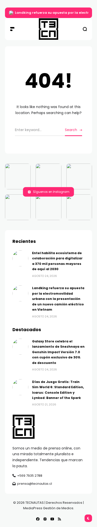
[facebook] (38, 519)
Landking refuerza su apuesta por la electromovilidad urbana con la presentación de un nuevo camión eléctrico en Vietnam (58, 299)
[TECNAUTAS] (48, 29)
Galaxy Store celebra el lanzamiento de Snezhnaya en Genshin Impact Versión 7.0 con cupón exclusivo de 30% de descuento (58, 352)
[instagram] (45, 519)
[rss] (59, 519)
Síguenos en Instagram (51, 192)
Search (71, 129)
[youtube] (52, 519)
